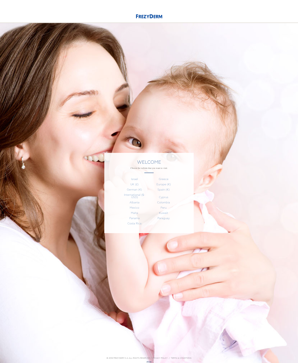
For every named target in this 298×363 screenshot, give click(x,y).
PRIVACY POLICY (160, 358)
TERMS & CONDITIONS (181, 358)
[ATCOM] (149, 362)
